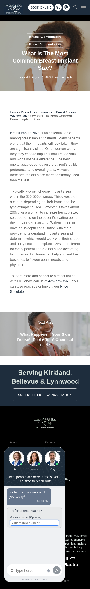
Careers (50, 442)
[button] (83, 7)
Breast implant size (25, 133)
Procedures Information (37, 112)
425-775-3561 (59, 281)
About (13, 442)
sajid (25, 77)
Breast (60, 112)
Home (14, 112)
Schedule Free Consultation (45, 394)
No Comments (63, 77)
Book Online (40, 7)
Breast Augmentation (45, 36)
